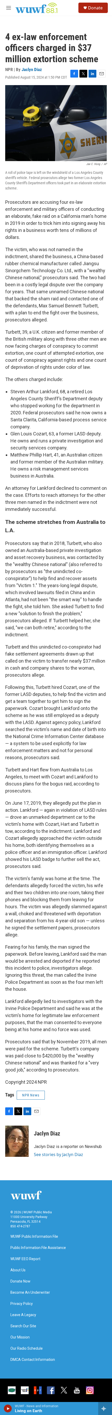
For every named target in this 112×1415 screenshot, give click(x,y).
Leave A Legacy (23, 1315)
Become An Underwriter (30, 1293)
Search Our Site (23, 1326)
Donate (95, 7)
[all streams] (105, 1408)
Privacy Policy (21, 1304)
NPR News (30, 1095)
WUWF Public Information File (34, 1237)
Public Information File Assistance (38, 1248)
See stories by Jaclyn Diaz (58, 1154)
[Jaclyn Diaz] (17, 1141)
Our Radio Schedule (26, 1348)
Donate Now (20, 1281)
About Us (18, 1270)
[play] (8, 1408)
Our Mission (20, 1337)
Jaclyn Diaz (32, 69)
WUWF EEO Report (25, 1259)
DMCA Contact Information (32, 1360)
